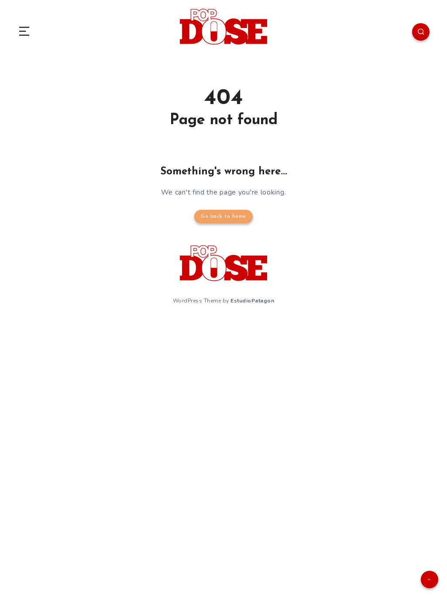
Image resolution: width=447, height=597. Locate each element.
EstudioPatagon (252, 300)
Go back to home (223, 216)
